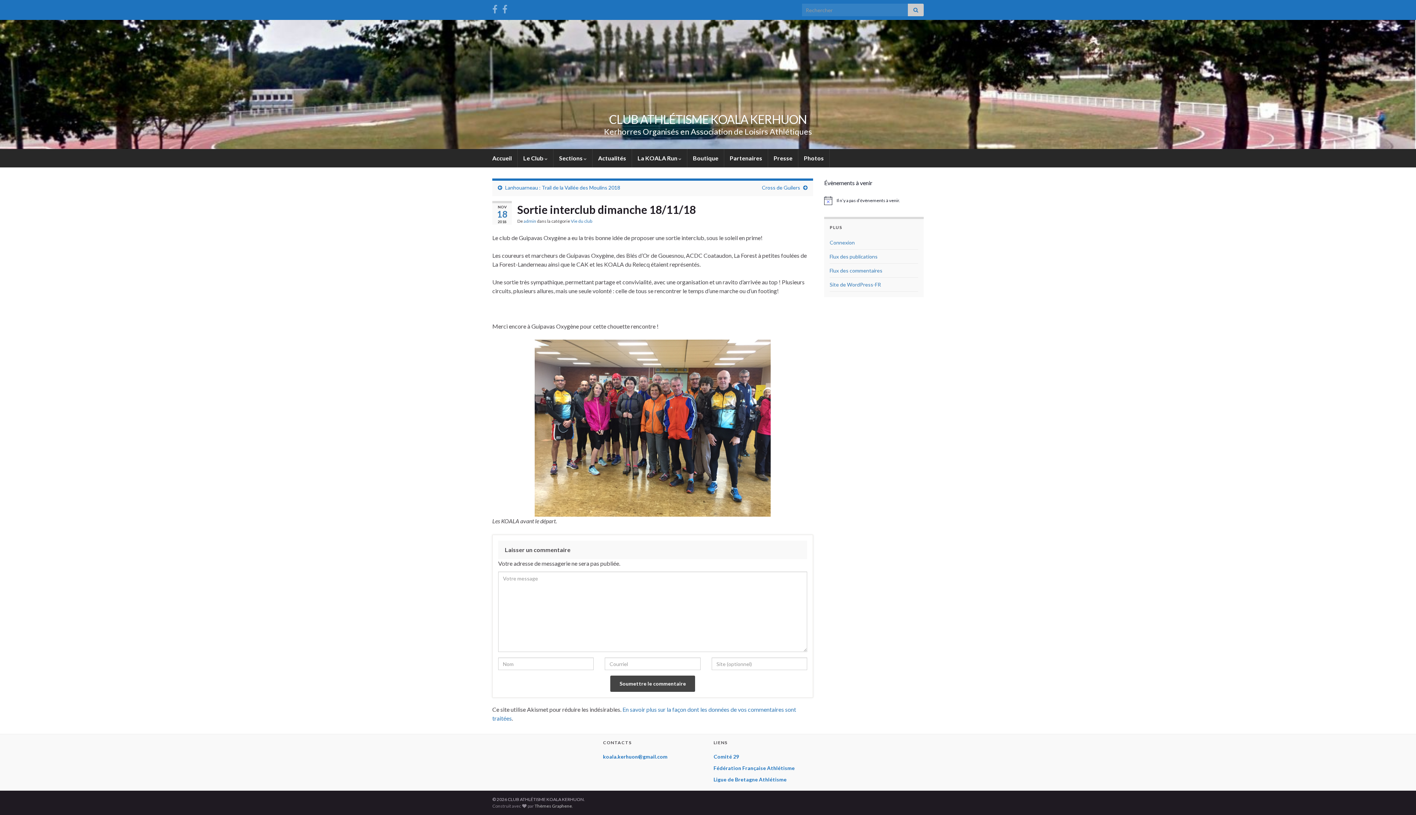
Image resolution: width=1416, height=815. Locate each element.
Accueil (502, 158)
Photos (814, 158)
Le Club (534, 158)
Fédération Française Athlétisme (754, 768)
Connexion (842, 242)
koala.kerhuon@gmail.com (635, 756)
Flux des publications (854, 256)
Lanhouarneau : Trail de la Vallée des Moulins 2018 (562, 187)
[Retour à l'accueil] (708, 84)
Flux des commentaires (856, 270)
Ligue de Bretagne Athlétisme (750, 779)
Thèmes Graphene (553, 806)
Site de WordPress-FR (855, 284)
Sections (571, 158)
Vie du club (581, 221)
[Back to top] (1399, 798)
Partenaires (746, 158)
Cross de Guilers (781, 187)
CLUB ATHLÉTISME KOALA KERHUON (708, 119)
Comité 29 (726, 756)
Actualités (612, 158)
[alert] (874, 200)
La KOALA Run (658, 158)
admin (530, 221)
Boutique (705, 158)
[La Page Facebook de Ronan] (504, 8)
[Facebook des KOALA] (494, 8)
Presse (783, 158)
